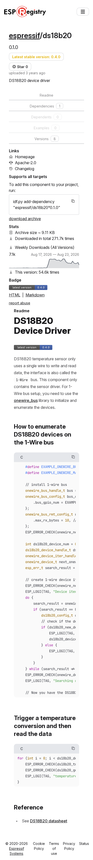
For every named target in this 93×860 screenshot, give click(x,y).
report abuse (19, 303)
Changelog (24, 168)
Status (84, 843)
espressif (24, 35)
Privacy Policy (69, 846)
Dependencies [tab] (45, 106)
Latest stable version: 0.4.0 (36, 57)
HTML (14, 294)
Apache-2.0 (25, 162)
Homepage (25, 156)
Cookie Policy (39, 846)
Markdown (35, 294)
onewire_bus (26, 400)
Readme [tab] (46, 95)
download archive (25, 218)
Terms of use (54, 848)
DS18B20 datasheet (48, 820)
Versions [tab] (45, 139)
